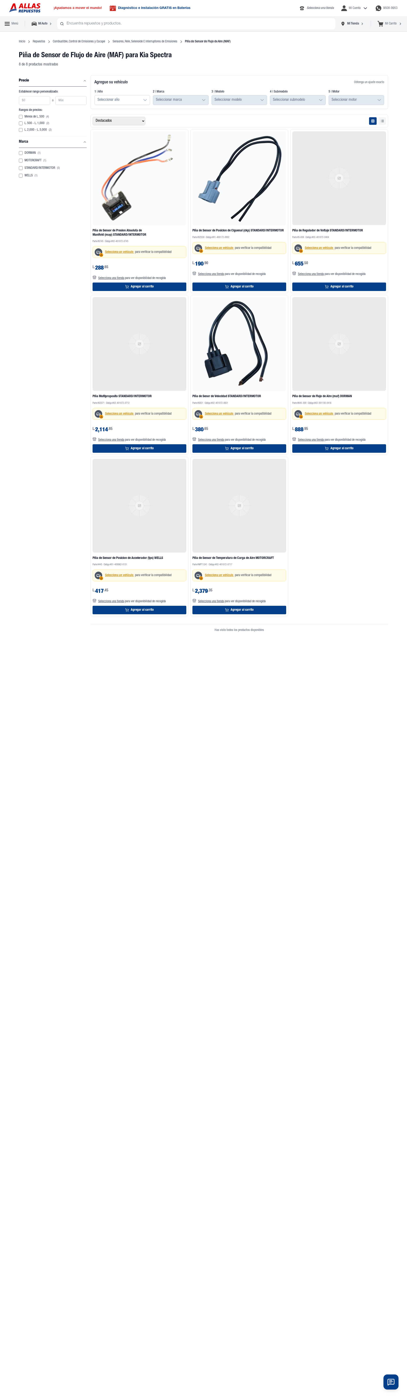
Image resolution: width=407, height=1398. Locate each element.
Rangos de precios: (30, 110)
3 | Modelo (218, 91)
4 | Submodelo (279, 91)
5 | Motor (334, 91)
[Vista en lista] (382, 121)
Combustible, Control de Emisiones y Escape (79, 41)
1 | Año (98, 91)
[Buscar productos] (62, 24)
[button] (145, 100)
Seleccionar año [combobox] (108, 100)
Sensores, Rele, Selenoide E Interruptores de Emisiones (145, 41)
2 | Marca (158, 91)
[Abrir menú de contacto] (391, 1382)
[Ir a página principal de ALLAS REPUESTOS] (24, 8)
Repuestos (39, 41)
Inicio (22, 41)
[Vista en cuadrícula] (373, 121)
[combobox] (196, 23)
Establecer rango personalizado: (38, 91)
